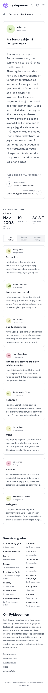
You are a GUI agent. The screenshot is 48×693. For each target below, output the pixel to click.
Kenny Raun (18, 249)
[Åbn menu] (43, 5)
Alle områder (9, 671)
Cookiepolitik (9, 662)
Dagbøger (14, 14)
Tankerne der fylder (21, 392)
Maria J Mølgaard (20, 284)
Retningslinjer (9, 654)
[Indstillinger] (37, 5)
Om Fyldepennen (16, 614)
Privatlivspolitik (10, 658)
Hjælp (6, 666)
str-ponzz (17, 462)
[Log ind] (31, 5)
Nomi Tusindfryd (20, 354)
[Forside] (4, 14)
